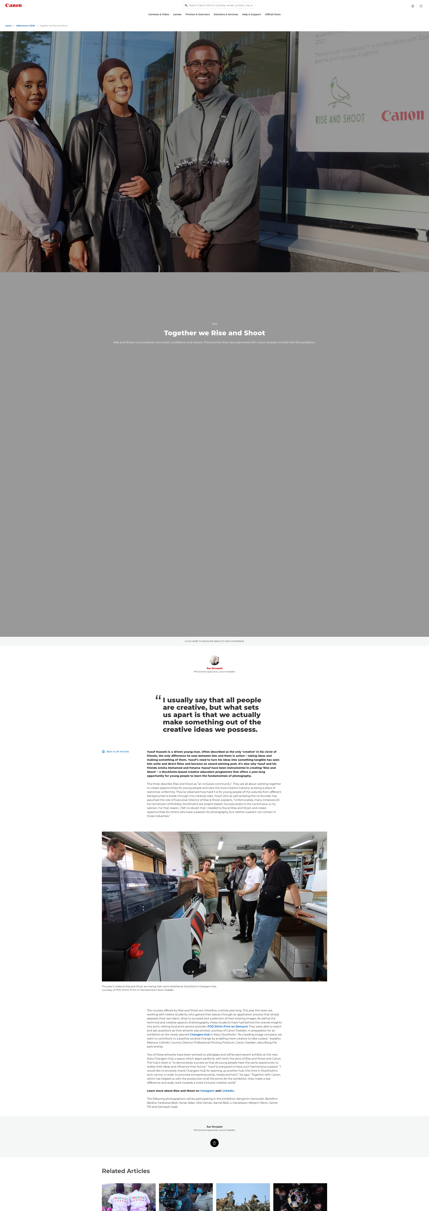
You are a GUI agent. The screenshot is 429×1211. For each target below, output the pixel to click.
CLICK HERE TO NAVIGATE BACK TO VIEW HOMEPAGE (214, 641)
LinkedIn (228, 1090)
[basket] (421, 6)
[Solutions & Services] (239, 14)
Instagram (207, 1090)
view (214, 324)
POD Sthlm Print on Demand (227, 1026)
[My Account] (412, 6)
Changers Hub (200, 1034)
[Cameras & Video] (170, 14)
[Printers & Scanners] (211, 14)
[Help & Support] (262, 14)
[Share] (214, 1143)
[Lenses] (182, 14)
